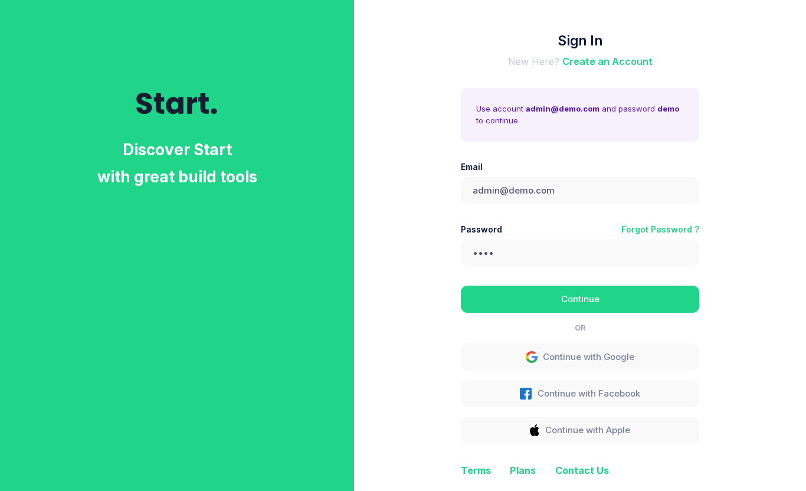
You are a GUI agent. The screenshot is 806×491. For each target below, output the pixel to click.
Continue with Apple (587, 430)
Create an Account (607, 61)
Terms (476, 470)
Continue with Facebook (589, 393)
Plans (523, 470)
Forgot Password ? (660, 229)
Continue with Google (588, 357)
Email (472, 167)
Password (481, 229)
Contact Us (582, 470)
